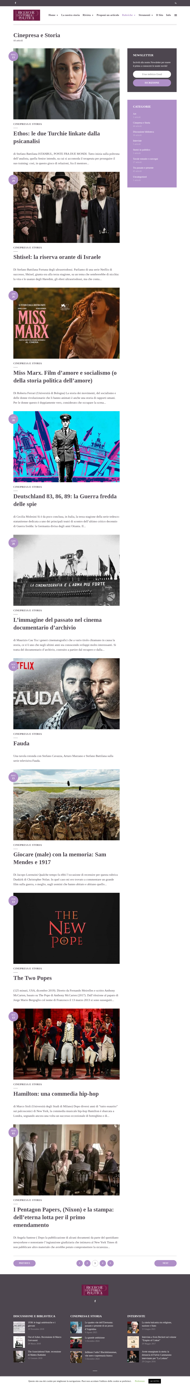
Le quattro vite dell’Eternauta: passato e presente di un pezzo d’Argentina (99, 1325)
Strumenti (144, 15)
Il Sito (159, 15)
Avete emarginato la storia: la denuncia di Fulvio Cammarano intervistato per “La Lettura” (156, 1355)
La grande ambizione (95, 1337)
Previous (24, 1263)
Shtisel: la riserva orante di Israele (57, 257)
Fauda (21, 743)
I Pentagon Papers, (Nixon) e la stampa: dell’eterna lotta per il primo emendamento (63, 1217)
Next (165, 1263)
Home (52, 15)
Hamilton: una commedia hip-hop (56, 1093)
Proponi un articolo (108, 15)
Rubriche (127, 15)
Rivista (87, 15)
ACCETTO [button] (154, 1381)
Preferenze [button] (140, 1381)
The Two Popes (32, 978)
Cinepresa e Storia (27, 124)
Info (168, 15)
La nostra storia (70, 15)
